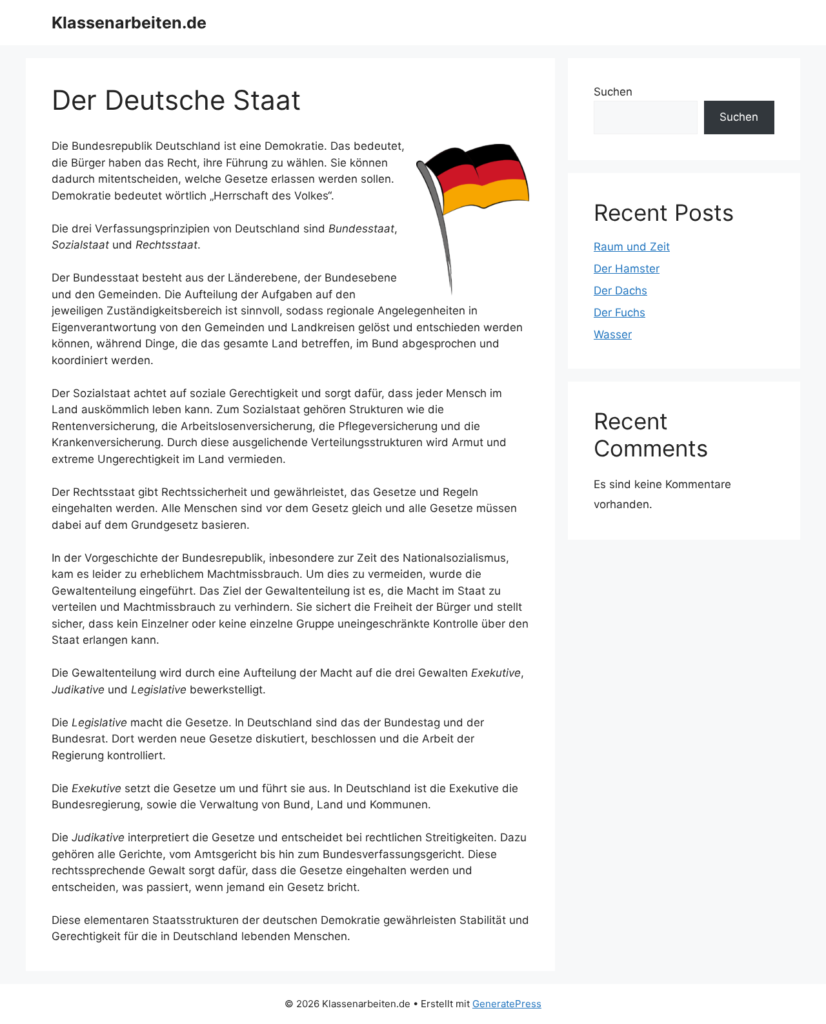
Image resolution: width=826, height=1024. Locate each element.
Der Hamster (627, 268)
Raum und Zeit (632, 246)
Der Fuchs (619, 312)
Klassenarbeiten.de (129, 22)
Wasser (613, 334)
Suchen (613, 91)
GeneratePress (506, 1004)
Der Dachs (620, 290)
